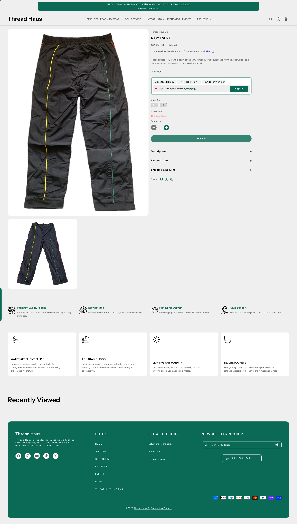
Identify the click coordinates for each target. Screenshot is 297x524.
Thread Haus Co (142, 508)
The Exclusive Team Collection (110, 489)
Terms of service (156, 459)
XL (154, 105)
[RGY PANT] (78, 122)
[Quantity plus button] (166, 127)
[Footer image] (27, 434)
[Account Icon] (285, 19)
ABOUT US (100, 451)
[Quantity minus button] (154, 127)
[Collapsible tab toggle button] (251, 151)
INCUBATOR (101, 466)
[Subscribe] (277, 445)
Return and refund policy (160, 443)
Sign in (239, 88)
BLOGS (99, 481)
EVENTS (99, 474)
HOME (98, 443)
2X (163, 105)
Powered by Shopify (161, 508)
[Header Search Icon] (270, 19)
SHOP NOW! (184, 4)
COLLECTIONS (102, 459)
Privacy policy (154, 451)
